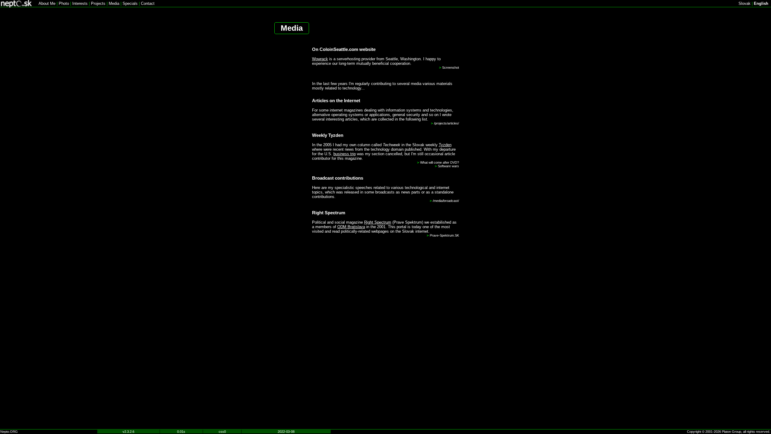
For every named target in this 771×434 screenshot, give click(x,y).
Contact (148, 3)
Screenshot (450, 67)
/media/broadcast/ (446, 201)
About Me (47, 3)
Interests (80, 3)
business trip (344, 154)
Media (114, 3)
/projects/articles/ (446, 123)
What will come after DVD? (439, 162)
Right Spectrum (377, 222)
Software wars (448, 166)
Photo (64, 3)
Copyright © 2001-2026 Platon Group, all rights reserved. (728, 431)
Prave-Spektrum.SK (444, 235)
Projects (98, 3)
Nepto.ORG (9, 431)
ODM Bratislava (351, 227)
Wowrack (320, 59)
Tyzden (445, 145)
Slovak (744, 3)
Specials (130, 3)
